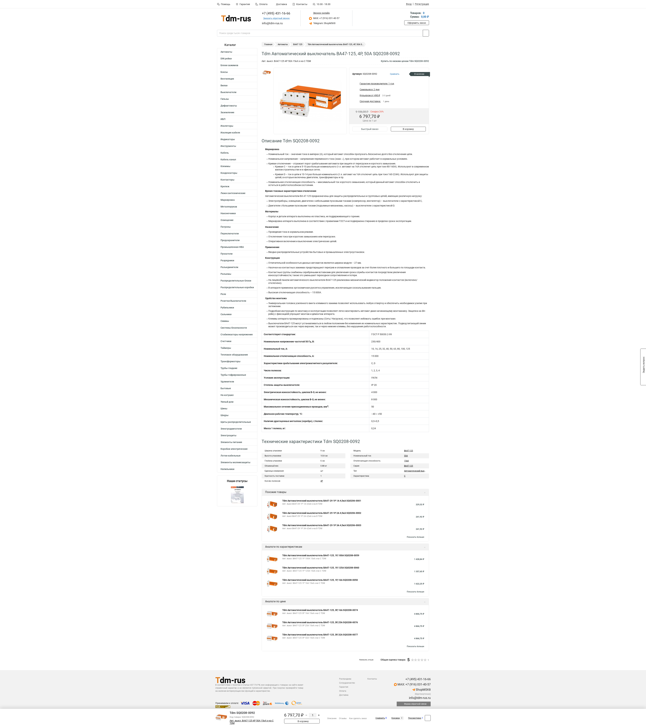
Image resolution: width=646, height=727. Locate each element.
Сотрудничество (347, 683)
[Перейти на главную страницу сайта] (236, 18)
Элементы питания (231, 442)
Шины (224, 408)
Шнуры (224, 415)
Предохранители (230, 240)
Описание (331, 718)
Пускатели (226, 253)
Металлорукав (229, 206)
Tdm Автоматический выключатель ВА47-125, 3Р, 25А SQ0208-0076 (320, 622)
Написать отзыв (366, 660)
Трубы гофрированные (233, 375)
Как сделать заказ (358, 718)
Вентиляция (227, 78)
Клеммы (225, 166)
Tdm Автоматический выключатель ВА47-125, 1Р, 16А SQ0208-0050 (320, 580)
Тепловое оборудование (234, 354)
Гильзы (225, 99)
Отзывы (343, 718)
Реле (223, 294)
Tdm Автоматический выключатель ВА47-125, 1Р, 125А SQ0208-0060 (320, 567)
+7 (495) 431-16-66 (275, 13)
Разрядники (227, 260)
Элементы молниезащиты (235, 462)
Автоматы (226, 51)
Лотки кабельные (231, 455)
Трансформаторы (230, 361)
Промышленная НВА (232, 247)
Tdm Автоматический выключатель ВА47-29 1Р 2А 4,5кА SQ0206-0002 (321, 513)
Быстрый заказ (369, 129)
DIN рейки (226, 58)
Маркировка (228, 200)
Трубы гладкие (229, 368)
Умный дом (227, 401)
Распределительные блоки (236, 280)
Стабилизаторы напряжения (237, 334)
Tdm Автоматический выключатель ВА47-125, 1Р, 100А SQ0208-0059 (320, 555)
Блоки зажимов (229, 65)
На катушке (227, 395)
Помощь (225, 4)
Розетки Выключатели (233, 300)
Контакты (301, 4)
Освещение (227, 220)
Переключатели (230, 233)
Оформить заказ (416, 23)
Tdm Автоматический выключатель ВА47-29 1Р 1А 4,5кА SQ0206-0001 (321, 500)
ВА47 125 (297, 44)
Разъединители (229, 267)
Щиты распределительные (236, 422)
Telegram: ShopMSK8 (324, 23)
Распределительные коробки (237, 287)
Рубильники (227, 307)
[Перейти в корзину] (406, 15)
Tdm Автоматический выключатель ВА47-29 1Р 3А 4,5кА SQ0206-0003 (321, 525)
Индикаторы (228, 139)
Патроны (226, 226)
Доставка (281, 4)
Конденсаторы (229, 173)
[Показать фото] (267, 73)
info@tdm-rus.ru (419, 698)
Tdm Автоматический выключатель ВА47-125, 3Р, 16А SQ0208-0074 (320, 610)
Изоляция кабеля (230, 132)
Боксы (224, 72)
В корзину (408, 129)
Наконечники (228, 213)
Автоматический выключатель (419, 471)
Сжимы (225, 321)
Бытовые (226, 388)
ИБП (223, 119)
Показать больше (415, 537)
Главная (268, 44)
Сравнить (380, 718)
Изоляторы (227, 126)
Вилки (224, 85)
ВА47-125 (408, 451)
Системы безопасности (234, 327)
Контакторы (227, 179)
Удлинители (227, 381)
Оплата (263, 4)
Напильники (227, 469)
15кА (406, 461)
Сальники (226, 314)
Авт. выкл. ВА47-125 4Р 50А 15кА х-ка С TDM (252, 721)
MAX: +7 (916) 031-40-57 (326, 18)
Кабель (225, 152)
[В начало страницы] (428, 718)
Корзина (395, 718)
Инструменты (228, 146)
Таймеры (226, 348)
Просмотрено (414, 718)
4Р (321, 481)
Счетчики (226, 341)
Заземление (227, 112)
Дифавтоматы (229, 105)
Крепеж (225, 186)
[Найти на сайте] (426, 33)
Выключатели (228, 92)
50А (406, 456)
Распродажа (345, 679)
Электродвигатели (231, 428)
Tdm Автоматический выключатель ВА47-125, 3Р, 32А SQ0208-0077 (320, 634)
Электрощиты (228, 435)
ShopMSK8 (423, 689)
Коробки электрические (234, 449)
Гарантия (245, 4)
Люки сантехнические (233, 193)
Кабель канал (228, 159)
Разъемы (226, 274)
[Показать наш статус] (237, 494)
